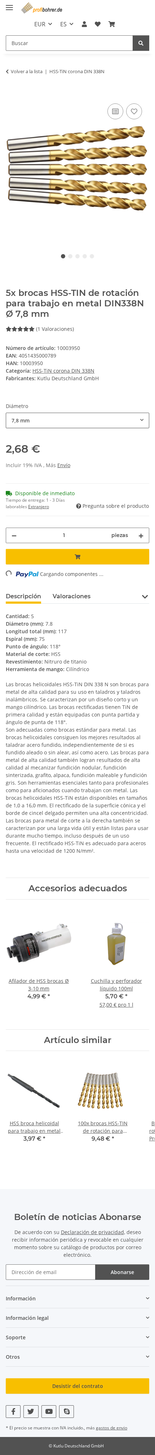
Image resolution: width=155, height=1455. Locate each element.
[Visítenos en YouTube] (48, 1411)
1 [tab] (63, 256)
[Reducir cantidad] (14, 535)
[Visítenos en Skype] (66, 1411)
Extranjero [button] (38, 507)
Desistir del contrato (77, 1386)
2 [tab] (70, 256)
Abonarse (122, 1272)
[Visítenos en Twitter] (30, 1411)
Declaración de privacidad (92, 1232)
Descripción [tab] (23, 596)
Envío (63, 465)
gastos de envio (111, 1428)
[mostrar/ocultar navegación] (9, 4)
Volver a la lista (27, 71)
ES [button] (63, 24)
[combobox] (77, 420)
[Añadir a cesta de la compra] (11, 94)
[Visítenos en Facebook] (13, 1411)
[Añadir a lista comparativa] (115, 111)
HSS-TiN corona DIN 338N (63, 370)
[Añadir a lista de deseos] (134, 111)
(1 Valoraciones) (55, 328)
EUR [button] (39, 24)
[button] (84, 24)
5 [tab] (92, 256)
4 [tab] (85, 256)
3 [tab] (77, 256)
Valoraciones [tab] (71, 596)
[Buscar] (141, 43)
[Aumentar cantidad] (141, 535)
